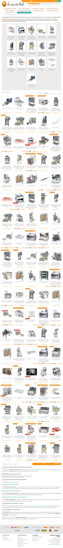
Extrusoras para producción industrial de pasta (42, 54)
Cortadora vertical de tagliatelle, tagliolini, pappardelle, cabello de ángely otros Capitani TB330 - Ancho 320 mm (31, 206)
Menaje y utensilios (10, 10)
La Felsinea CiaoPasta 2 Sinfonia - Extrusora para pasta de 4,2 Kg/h (19, 224)
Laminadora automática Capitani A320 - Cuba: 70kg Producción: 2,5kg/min (19, 436)
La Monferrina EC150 (56, 301)
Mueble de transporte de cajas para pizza (44, 282)
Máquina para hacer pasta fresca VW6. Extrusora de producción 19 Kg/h (31, 456)
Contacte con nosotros (23, 543)
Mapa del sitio (21, 545)
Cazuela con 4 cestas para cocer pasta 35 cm (7, 301)
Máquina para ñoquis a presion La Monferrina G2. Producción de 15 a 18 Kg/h (43, 128)
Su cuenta (35, 535)
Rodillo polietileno (55, 127)
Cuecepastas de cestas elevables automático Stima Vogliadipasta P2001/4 (43, 245)
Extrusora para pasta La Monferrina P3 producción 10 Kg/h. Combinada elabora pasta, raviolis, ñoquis (7, 399)
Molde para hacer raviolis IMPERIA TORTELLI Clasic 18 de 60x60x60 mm (7, 205)
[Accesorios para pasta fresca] (51, 62)
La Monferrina (44, 513)
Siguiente (58, 464)
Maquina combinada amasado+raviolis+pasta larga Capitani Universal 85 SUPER (55, 418)
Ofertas (4, 536)
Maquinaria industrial (24, 8)
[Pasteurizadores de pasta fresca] (21, 62)
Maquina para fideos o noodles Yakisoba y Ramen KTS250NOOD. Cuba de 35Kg (7, 225)
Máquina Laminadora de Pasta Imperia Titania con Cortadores (31, 379)
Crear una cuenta (36, 539)
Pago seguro (20, 542)
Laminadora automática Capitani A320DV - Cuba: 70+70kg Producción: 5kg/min (56, 457)
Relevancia (52, 93)
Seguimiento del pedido (37, 536)
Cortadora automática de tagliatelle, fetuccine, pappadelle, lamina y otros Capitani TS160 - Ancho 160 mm (43, 457)
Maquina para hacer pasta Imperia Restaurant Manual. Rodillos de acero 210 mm (31, 147)
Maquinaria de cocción (24, 10)
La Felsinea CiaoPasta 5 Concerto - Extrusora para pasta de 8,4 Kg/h (31, 340)
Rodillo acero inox (43, 185)
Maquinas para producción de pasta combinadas (31, 38)
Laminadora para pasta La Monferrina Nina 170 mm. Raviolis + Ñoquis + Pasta (7, 282)
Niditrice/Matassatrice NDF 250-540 (43, 147)
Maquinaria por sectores (10, 8)
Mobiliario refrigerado (52, 10)
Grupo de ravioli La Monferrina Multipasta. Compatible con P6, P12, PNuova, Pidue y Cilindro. (56, 264)
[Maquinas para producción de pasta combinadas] (31, 29)
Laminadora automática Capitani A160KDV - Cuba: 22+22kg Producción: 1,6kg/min (56, 206)
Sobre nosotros (21, 541)
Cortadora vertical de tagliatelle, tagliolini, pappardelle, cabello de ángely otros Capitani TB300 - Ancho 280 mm (55, 148)
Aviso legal (20, 538)
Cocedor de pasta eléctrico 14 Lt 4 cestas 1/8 (55, 359)
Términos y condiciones (23, 539)
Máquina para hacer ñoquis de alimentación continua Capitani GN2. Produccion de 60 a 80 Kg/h (19, 167)
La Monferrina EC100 (19, 281)
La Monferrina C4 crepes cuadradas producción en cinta (31, 417)
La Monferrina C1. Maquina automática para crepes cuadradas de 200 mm (19, 340)
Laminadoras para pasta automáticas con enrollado (21, 54)
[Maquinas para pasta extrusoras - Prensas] (11, 29)
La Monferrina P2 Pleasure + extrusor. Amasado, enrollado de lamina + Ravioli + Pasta (19, 418)
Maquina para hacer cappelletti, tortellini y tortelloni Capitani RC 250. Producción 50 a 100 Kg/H (7, 167)
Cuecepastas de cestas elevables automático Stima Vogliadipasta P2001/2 (56, 187)
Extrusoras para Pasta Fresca (11, 484)
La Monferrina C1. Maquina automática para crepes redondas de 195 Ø (7, 244)
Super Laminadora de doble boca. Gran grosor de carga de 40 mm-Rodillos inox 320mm (31, 245)
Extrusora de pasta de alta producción (7, 340)
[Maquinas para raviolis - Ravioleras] (51, 29)
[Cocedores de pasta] (41, 62)
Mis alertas (34, 541)
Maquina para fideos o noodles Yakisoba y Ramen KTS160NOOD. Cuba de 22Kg (19, 128)
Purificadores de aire (10, 12)
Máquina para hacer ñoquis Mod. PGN (55, 244)
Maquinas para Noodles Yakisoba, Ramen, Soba (52, 54)
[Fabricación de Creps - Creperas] (41, 29)
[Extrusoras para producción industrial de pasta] (41, 46)
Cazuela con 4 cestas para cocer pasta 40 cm (55, 321)
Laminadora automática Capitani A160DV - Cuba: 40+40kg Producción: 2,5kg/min (19, 264)
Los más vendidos (7, 539)
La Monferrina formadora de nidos (31, 186)
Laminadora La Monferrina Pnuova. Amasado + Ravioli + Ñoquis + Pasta (19, 359)
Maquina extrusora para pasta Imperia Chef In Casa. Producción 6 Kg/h (19, 301)
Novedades (5, 538)
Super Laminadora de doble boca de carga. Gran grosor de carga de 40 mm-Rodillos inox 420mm (55, 283)
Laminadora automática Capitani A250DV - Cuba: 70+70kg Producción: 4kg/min (7, 418)
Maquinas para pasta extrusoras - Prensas (11, 38)
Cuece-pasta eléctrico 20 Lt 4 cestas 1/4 (31, 398)
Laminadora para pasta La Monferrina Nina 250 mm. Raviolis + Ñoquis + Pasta (43, 301)
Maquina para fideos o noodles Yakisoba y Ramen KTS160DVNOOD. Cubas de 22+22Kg (55, 167)
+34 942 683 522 (56, 540)
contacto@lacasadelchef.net (54, 544)
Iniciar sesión (35, 538)
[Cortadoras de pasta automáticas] (31, 46)
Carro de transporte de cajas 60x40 (31, 321)
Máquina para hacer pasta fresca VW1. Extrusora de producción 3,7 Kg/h (31, 166)
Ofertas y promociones (24, 12)
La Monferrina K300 (55, 223)
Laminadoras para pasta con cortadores (21, 38)
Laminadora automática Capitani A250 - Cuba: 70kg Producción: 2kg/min (43, 340)
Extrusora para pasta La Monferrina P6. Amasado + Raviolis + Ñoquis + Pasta (7, 186)
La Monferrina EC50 (43, 223)
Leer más (58, 22)
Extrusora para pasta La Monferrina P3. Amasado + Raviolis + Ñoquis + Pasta (31, 128)
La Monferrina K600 (31, 281)
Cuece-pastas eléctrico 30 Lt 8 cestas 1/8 (43, 417)
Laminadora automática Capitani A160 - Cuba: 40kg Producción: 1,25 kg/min (43, 166)
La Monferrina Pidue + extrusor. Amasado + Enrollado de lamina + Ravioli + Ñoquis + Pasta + (43, 380)
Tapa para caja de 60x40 (31, 358)
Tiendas (19, 546)
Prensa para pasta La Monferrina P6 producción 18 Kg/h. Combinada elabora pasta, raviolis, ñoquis (31, 437)
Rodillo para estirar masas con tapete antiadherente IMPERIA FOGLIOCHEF (55, 436)
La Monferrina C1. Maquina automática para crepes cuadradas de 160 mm (7, 321)
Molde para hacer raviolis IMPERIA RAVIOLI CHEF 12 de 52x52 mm (19, 147)
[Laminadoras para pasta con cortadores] (21, 29)
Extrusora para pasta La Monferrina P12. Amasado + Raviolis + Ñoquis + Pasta (31, 224)
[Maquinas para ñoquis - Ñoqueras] (11, 46)
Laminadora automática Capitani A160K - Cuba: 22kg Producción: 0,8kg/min (7, 128)
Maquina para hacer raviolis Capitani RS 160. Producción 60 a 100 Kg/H (19, 456)
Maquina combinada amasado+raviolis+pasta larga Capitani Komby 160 (7, 456)
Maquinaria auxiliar (38, 10)
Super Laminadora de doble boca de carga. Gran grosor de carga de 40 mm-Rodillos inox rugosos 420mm (43, 360)
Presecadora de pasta (7, 378)
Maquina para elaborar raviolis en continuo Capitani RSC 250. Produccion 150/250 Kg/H (56, 341)
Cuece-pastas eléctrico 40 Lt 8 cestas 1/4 (43, 436)
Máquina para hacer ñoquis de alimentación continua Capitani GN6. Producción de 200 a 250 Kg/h (43, 206)
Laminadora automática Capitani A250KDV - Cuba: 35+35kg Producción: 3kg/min (19, 380)
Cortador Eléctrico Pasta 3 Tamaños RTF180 (56, 398)
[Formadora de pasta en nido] (31, 78)
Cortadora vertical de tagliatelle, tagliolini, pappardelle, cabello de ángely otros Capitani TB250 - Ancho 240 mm (31, 110)
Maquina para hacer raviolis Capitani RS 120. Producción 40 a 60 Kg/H (7, 436)
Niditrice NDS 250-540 (7, 108)
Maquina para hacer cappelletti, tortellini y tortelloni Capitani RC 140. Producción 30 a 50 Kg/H (56, 109)
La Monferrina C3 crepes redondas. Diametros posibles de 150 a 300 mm (56, 379)
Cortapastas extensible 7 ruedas (19, 244)
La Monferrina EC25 (19, 185)
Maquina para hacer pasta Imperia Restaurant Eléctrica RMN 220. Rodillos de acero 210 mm (19, 206)
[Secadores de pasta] (31, 62)
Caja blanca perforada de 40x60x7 (19, 398)
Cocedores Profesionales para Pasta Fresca (15, 497)
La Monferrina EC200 (7, 358)
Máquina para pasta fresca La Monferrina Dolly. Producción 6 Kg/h (19, 321)
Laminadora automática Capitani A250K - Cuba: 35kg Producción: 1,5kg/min (31, 301)
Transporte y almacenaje (38, 8)
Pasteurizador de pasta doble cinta (19, 109)
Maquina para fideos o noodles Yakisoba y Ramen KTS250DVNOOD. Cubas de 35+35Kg (43, 264)
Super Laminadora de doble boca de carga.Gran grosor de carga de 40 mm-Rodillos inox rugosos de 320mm (43, 322)
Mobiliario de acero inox (53, 8)
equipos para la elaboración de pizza (35, 506)
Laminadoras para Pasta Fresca (12, 490)
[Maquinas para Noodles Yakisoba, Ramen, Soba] (51, 46)
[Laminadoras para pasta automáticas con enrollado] (21, 46)
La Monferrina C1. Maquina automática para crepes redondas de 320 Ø (31, 263)
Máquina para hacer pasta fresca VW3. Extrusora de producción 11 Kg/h (43, 398)
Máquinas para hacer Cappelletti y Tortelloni (11, 70)
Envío (19, 536)
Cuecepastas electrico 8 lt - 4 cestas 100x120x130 (7, 147)
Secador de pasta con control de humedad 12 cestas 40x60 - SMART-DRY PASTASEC (43, 109)
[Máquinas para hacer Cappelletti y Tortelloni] (11, 62)
